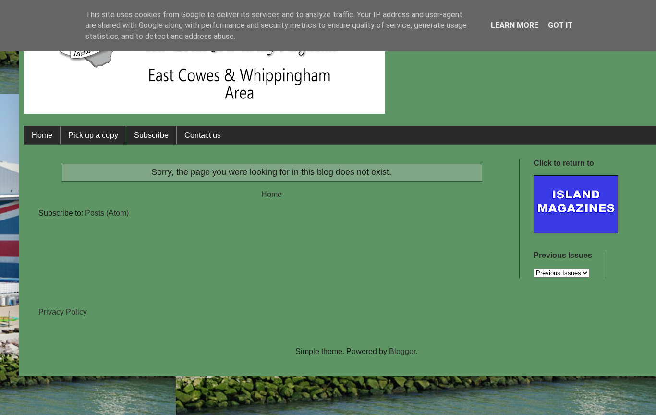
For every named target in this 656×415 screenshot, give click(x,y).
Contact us (202, 135)
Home (42, 135)
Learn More (514, 25)
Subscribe (151, 135)
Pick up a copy (93, 135)
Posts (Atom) (107, 213)
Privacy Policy (62, 312)
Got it (560, 25)
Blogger (402, 351)
